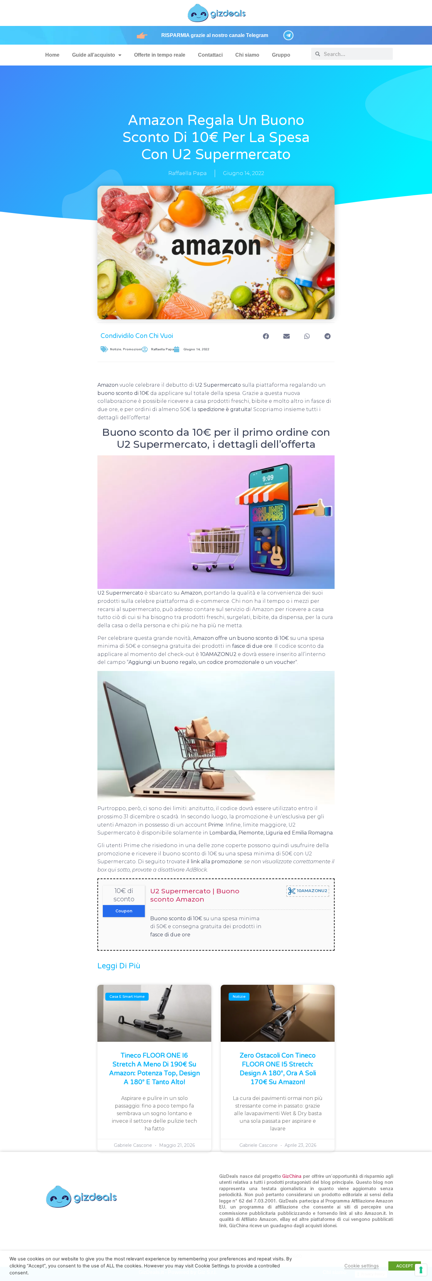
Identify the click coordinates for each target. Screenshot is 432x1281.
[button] (266, 336)
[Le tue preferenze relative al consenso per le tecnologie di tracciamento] (421, 1270)
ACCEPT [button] (404, 1265)
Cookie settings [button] (361, 1266)
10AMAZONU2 (311, 890)
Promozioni (132, 349)
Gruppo (281, 55)
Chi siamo (247, 55)
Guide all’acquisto (93, 55)
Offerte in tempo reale (159, 55)
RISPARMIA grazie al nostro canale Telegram (214, 35)
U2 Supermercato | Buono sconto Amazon (194, 895)
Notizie (115, 349)
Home (52, 55)
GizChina (291, 1176)
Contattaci (210, 55)
